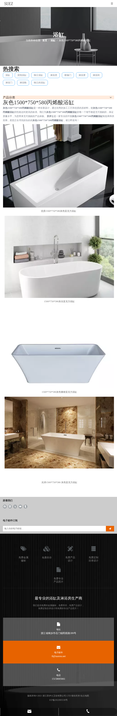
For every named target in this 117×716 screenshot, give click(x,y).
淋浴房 (53, 75)
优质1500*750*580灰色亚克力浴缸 (58, 211)
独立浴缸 (38, 75)
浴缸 (7, 75)
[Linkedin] (10, 506)
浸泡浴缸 (22, 75)
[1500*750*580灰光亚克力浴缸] (59, 270)
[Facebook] (5, 506)
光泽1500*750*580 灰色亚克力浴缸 (59, 482)
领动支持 (75, 696)
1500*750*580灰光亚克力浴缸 (59, 301)
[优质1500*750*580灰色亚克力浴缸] (58, 179)
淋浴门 (8, 82)
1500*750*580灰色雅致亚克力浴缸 (59, 392)
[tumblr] (25, 506)
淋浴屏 (82, 75)
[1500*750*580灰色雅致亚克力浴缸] (59, 361)
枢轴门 (67, 75)
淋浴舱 (23, 82)
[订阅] (110, 528)
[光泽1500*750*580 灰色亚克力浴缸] (59, 432)
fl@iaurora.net (59, 656)
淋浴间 (96, 75)
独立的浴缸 (39, 82)
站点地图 (84, 696)
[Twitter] (15, 506)
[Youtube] (20, 506)
